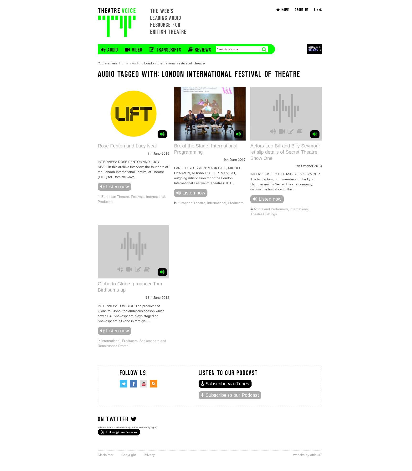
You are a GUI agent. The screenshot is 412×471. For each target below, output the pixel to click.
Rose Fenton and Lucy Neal (127, 145)
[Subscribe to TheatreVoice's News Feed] (153, 383)
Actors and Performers (271, 209)
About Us (302, 9)
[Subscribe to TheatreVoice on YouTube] (143, 383)
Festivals (137, 197)
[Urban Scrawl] (314, 48)
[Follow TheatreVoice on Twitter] (123, 383)
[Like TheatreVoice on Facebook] (133, 383)
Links (318, 9)
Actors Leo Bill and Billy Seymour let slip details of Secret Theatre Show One (285, 152)
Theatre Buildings (263, 214)
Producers (105, 202)
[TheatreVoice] (117, 22)
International (155, 197)
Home (123, 63)
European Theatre (115, 197)
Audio (136, 63)
